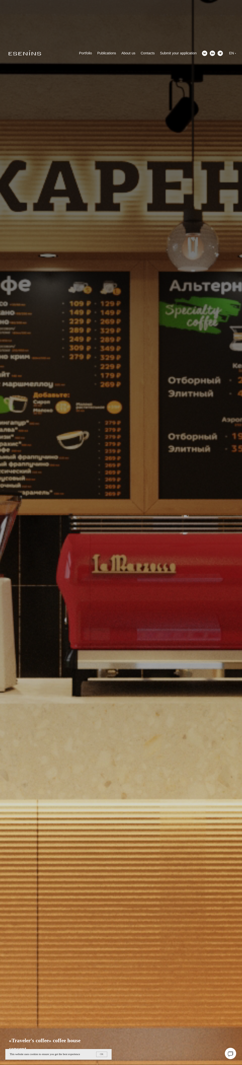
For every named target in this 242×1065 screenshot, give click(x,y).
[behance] (212, 53)
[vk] (204, 53)
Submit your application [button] (178, 53)
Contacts (148, 53)
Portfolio (85, 53)
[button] (230, 1053)
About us (128, 53)
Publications (106, 53)
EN (231, 53)
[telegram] (220, 53)
